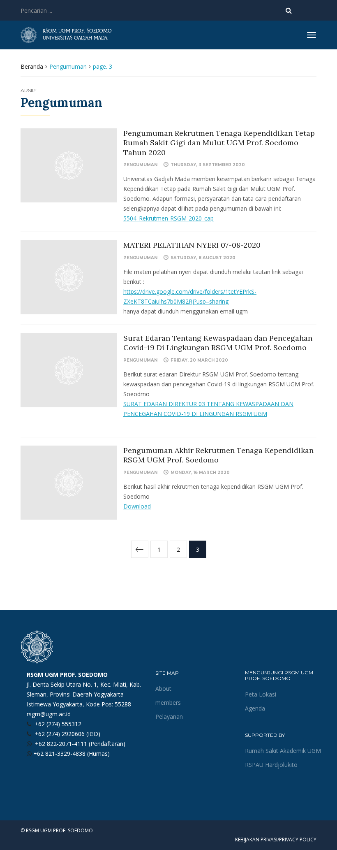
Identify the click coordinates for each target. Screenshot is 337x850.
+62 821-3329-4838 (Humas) (71, 753)
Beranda (32, 66)
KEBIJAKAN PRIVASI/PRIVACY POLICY (275, 839)
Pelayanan (169, 716)
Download (137, 506)
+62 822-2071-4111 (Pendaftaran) (80, 744)
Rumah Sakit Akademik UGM (283, 751)
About (163, 688)
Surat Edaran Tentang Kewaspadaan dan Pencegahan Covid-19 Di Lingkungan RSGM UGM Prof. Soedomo (217, 342)
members (168, 702)
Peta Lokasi (260, 694)
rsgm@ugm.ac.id (49, 714)
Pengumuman (140, 164)
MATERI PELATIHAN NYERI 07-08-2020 (192, 245)
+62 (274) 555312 (58, 724)
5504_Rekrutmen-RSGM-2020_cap (168, 218)
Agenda (255, 708)
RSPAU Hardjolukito (271, 765)
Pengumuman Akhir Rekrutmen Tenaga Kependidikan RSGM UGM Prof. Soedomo (218, 455)
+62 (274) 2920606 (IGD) (67, 734)
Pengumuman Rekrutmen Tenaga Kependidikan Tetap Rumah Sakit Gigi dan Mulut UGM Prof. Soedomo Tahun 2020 (219, 142)
